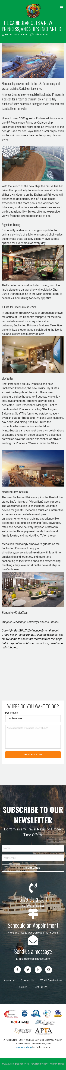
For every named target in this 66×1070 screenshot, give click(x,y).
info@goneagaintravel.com (34, 958)
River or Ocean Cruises (15, 34)
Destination (11, 712)
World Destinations (51, 980)
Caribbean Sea (40, 34)
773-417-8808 (36, 906)
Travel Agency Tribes (53, 1063)
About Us (9, 980)
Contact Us (27, 980)
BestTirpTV (40, 987)
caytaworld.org (24, 1047)
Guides (23, 987)
